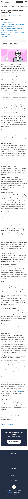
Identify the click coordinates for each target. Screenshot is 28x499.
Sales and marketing (20, 41)
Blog (2, 6)
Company (13, 468)
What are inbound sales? (7, 22)
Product (13, 454)
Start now (19, 2)
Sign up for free (14, 441)
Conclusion (4, 36)
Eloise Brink (11, 15)
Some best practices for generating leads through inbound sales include (11, 29)
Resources (13, 461)
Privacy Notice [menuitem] (9, 490)
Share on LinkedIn (8, 424)
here (24, 416)
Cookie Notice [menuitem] (17, 490)
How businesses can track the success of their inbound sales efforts (12, 33)
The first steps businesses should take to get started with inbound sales (12, 25)
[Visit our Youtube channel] (16, 481)
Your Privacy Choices (15, 492)
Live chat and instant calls (10, 43)
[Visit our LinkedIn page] (12, 481)
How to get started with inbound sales (19, 6)
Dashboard (19, 391)
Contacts (13, 475)
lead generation (7, 6)
